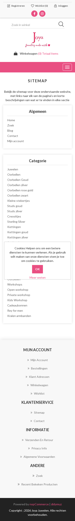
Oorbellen (13, 174)
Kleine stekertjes (18, 200)
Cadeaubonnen (17, 305)
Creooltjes (14, 216)
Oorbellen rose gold (20, 190)
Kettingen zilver (17, 237)
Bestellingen (39, 368)
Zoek (10, 125)
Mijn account (15, 141)
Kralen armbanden (19, 316)
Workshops (14, 284)
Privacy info (39, 448)
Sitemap (39, 412)
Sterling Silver (16, 221)
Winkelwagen (39, 385)
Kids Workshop (17, 300)
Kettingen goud (17, 232)
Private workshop (18, 295)
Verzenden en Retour (39, 440)
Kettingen (14, 227)
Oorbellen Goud (17, 179)
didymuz (56, 504)
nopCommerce (39, 504)
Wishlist (39, 393)
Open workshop (17, 289)
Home (11, 120)
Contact (12, 136)
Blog (10, 130)
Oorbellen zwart (17, 195)
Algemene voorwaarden (39, 456)
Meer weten (38, 277)
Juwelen (12, 169)
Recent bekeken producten (39, 484)
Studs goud (14, 206)
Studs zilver (14, 211)
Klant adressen (39, 376)
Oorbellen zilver (17, 185)
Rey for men (15, 310)
